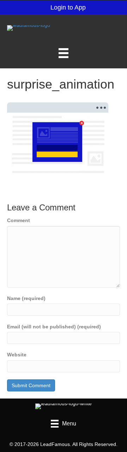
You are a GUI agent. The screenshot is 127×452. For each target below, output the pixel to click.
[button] (63, 7)
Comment (18, 220)
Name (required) (26, 298)
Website (16, 354)
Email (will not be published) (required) (54, 326)
